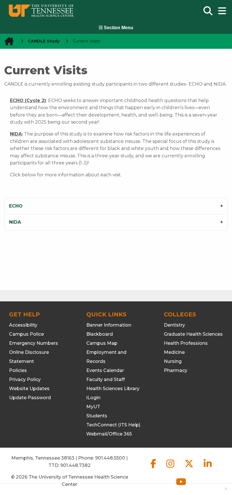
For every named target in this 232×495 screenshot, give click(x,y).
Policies (18, 370)
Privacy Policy (25, 379)
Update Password (30, 397)
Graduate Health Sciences (193, 334)
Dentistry (174, 325)
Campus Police (26, 334)
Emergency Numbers (33, 343)
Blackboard (99, 334)
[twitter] (189, 468)
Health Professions (186, 343)
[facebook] (154, 468)
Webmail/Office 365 (109, 434)
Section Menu (118, 27)
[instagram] (171, 468)
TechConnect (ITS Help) (113, 425)
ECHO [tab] (16, 206)
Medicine (174, 352)
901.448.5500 (110, 458)
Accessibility (23, 325)
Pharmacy (175, 370)
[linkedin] (207, 468)
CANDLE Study (44, 41)
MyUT (93, 406)
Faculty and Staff (105, 379)
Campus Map (101, 343)
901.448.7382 (75, 465)
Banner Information (108, 325)
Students (96, 415)
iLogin (93, 397)
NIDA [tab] (15, 222)
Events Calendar (105, 370)
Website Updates (29, 388)
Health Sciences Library (112, 388)
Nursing (173, 361)
